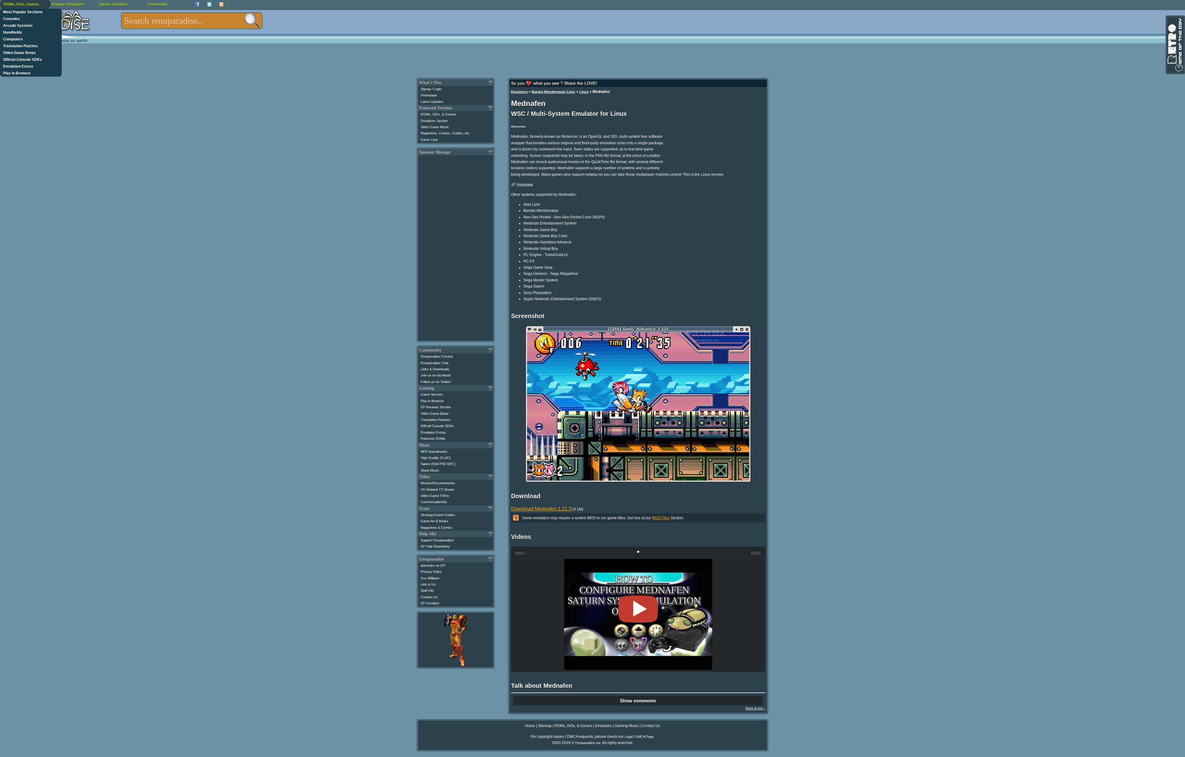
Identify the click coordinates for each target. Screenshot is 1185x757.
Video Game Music (435, 127)
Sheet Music (430, 470)
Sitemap (545, 726)
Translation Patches (20, 46)
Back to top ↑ (755, 708)
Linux (583, 92)
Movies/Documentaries (438, 483)
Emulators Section (434, 121)
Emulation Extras (18, 66)
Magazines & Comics (436, 527)
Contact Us (429, 597)
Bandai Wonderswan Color (553, 92)
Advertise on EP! (433, 565)
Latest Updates (432, 101)
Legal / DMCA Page (639, 736)
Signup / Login (431, 89)
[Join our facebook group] (197, 4)
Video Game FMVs (435, 496)
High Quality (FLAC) (436, 458)
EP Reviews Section (436, 407)
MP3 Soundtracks (434, 451)
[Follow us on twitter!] (209, 4)
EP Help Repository (435, 546)
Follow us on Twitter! (436, 382)
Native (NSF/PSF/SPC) (438, 464)
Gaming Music (627, 726)
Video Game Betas (19, 53)
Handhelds (12, 32)
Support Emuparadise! (437, 540)
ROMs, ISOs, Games (21, 4)
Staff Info (427, 590)
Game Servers (432, 394)
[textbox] (192, 20)
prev (520, 553)
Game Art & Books (434, 521)
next (756, 553)
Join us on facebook (436, 375)
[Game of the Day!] (1175, 45)
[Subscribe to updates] (221, 4)
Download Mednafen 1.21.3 (541, 508)
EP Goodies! (430, 603)
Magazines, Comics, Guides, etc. (445, 133)
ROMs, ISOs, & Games (438, 114)
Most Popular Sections (23, 12)
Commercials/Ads (434, 502)
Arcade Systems (18, 25)
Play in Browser (17, 73)
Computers (13, 39)
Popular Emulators (68, 4)
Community (157, 4)
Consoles (11, 19)
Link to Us (428, 584)
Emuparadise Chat (434, 363)
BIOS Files (661, 518)
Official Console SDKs (22, 59)
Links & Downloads (435, 369)
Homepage (429, 95)
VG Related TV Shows (437, 489)
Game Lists (429, 139)
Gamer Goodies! (113, 4)
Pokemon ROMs (433, 438)
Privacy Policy (431, 572)
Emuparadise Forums (437, 356)
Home (530, 726)
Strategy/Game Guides (438, 515)
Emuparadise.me (588, 743)
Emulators (519, 92)
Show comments (638, 700)
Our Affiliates (430, 578)
